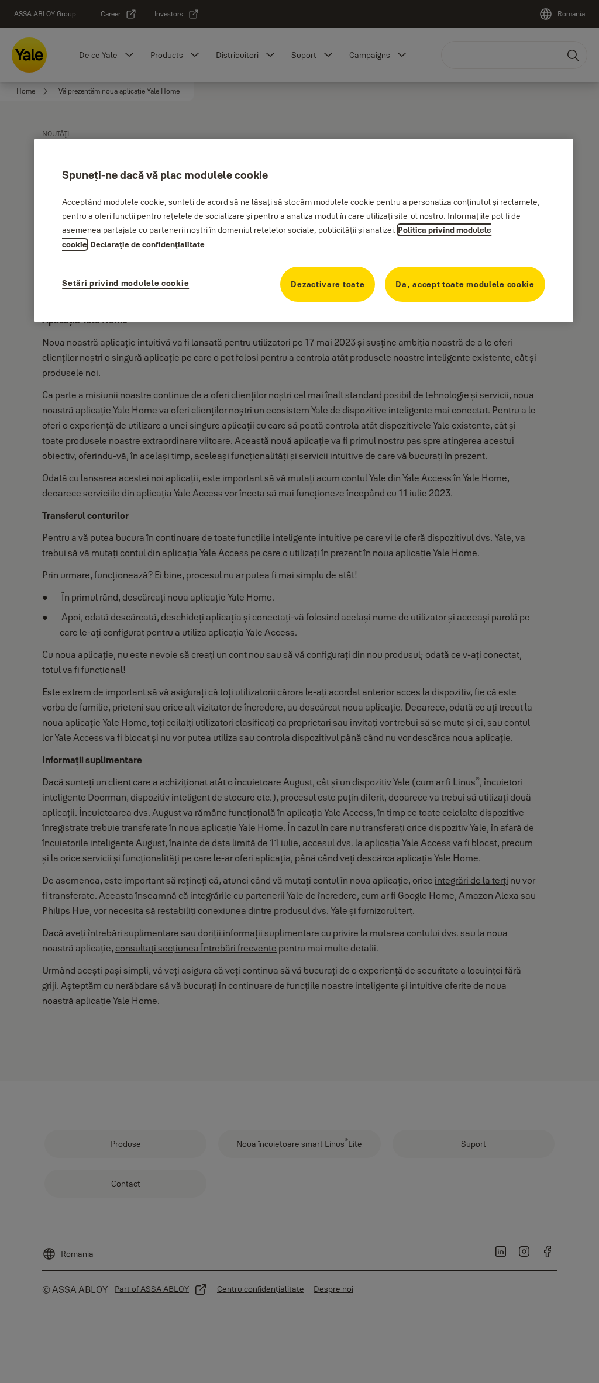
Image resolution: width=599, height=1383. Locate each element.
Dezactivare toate (327, 284)
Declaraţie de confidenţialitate (147, 244)
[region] (303, 230)
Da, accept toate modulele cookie (464, 284)
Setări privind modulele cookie (125, 283)
